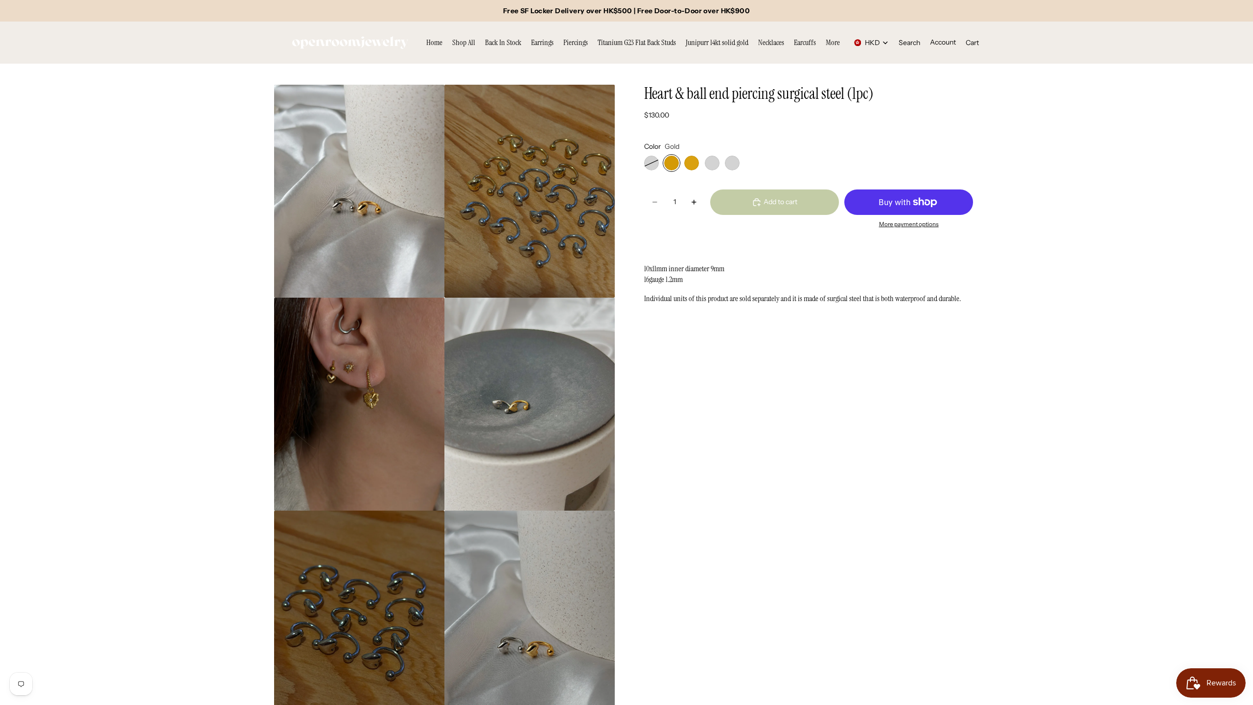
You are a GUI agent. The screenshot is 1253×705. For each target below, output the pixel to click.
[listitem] (833, 42)
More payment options (909, 224)
